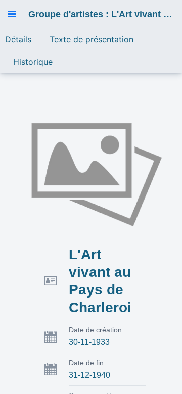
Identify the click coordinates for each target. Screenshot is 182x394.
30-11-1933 (89, 342)
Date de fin (86, 363)
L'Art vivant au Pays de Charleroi (100, 281)
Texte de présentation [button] (91, 39)
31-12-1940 (89, 375)
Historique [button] (33, 62)
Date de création (95, 330)
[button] (12, 14)
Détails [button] (18, 39)
